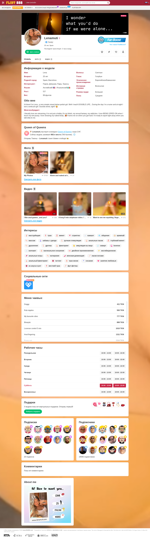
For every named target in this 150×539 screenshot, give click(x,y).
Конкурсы (63, 7)
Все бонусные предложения (46, 7)
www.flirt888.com (28, 530)
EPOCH (49, 530)
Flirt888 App (76, 7)
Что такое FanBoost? (118, 44)
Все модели (6, 7)
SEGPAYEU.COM (57, 530)
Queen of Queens (65, 132)
